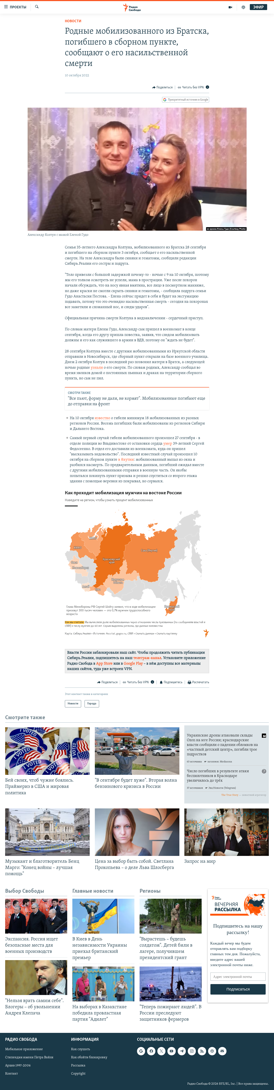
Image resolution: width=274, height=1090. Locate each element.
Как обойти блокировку (89, 1057)
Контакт (11, 1074)
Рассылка (78, 1066)
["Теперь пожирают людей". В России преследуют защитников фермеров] (171, 984)
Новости (73, 21)
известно (102, 418)
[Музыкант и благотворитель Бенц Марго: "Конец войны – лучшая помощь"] (47, 832)
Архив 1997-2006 (18, 1066)
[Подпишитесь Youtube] (171, 1051)
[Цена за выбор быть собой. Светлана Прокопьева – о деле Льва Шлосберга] (137, 832)
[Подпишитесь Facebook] (151, 1051)
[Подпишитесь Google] (141, 1051)
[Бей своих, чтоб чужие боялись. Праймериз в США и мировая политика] (47, 751)
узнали (97, 368)
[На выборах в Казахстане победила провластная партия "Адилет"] (103, 984)
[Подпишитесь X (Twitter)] (161, 1051)
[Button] (162, 87)
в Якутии (126, 460)
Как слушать (80, 1049)
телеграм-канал (147, 658)
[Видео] (230, 7)
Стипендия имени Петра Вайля (29, 1057)
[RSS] (202, 1051)
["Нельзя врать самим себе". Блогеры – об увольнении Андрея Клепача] (36, 977)
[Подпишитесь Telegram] (182, 1051)
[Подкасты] (212, 1051)
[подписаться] (222, 1051)
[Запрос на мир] (226, 832)
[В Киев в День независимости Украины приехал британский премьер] (103, 916)
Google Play (133, 664)
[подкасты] (243, 7)
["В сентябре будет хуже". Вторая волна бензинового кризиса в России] (137, 751)
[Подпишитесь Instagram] (192, 1051)
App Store (104, 664)
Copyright (78, 1074)
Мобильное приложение (24, 1049)
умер (167, 444)
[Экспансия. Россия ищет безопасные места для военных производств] (36, 916)
